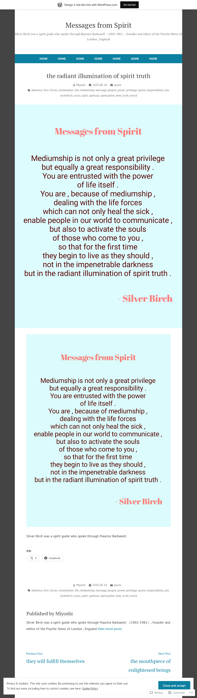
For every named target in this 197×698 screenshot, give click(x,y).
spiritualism (107, 95)
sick (166, 90)
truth (125, 95)
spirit (85, 95)
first (46, 90)
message (101, 90)
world (133, 95)
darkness (37, 90)
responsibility (155, 90)
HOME (44, 59)
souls (77, 95)
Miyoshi (80, 85)
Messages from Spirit (98, 25)
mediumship (87, 90)
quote (117, 85)
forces (54, 90)
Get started (129, 4)
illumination (66, 90)
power (121, 90)
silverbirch (66, 95)
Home (62, 59)
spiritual (94, 95)
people (112, 90)
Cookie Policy (90, 688)
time (118, 95)
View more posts (110, 629)
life (77, 90)
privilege (131, 90)
